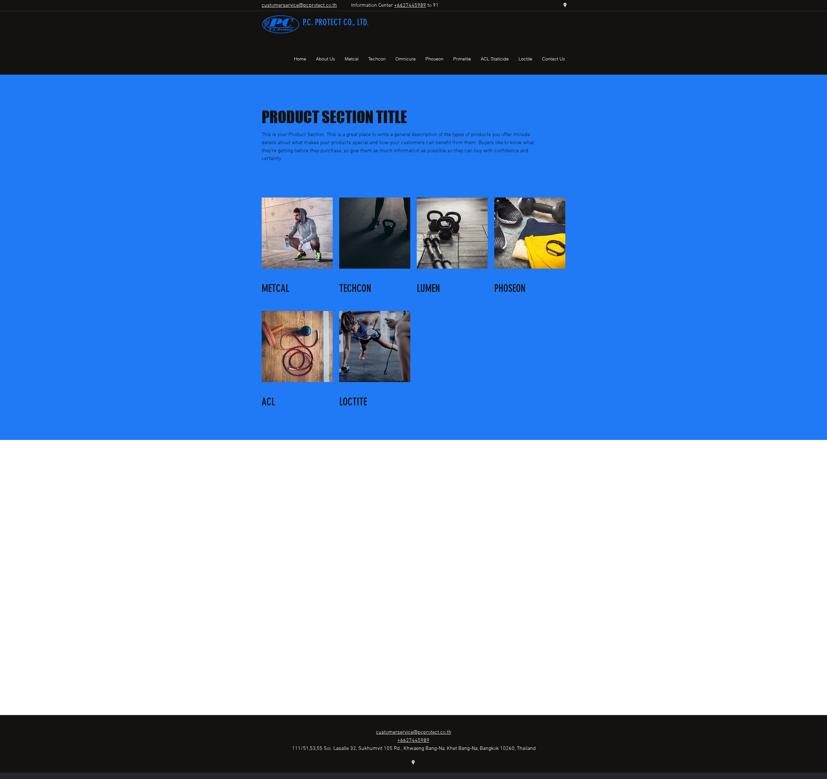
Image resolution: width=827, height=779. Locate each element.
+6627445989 (410, 5)
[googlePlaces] (565, 5)
